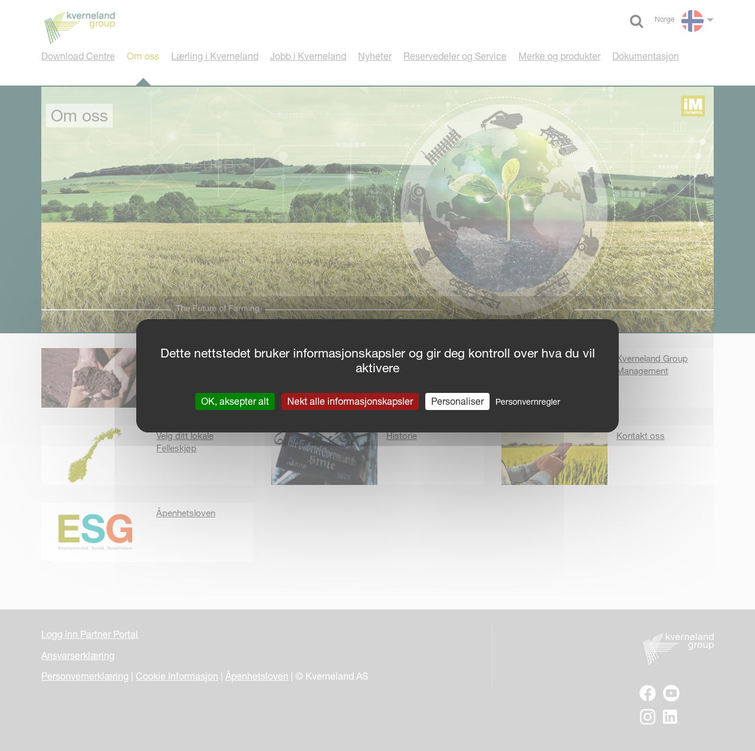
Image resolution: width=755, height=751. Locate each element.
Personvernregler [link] (527, 401)
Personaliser (457, 400)
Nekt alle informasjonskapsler (350, 400)
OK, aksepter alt (235, 400)
